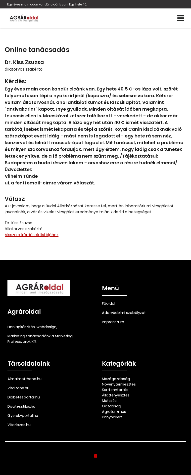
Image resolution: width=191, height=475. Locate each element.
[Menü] (180, 18)
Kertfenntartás (115, 389)
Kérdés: (15, 81)
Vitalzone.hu (18, 388)
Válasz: (15, 199)
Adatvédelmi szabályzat (124, 312)
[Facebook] (95, 456)
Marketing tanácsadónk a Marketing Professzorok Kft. (40, 339)
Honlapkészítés (21, 326)
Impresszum (113, 321)
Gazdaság (111, 406)
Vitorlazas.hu (19, 424)
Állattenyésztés (116, 395)
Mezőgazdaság (116, 378)
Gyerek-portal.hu (22, 415)
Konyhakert (112, 417)
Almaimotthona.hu (24, 378)
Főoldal (108, 303)
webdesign (46, 326)
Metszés (109, 400)
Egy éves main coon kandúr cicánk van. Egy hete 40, (47, 4)
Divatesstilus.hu (21, 406)
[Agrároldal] (23, 18)
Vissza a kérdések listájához (31, 235)
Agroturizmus (114, 411)
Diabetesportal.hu (23, 397)
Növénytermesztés (119, 384)
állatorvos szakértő (24, 69)
